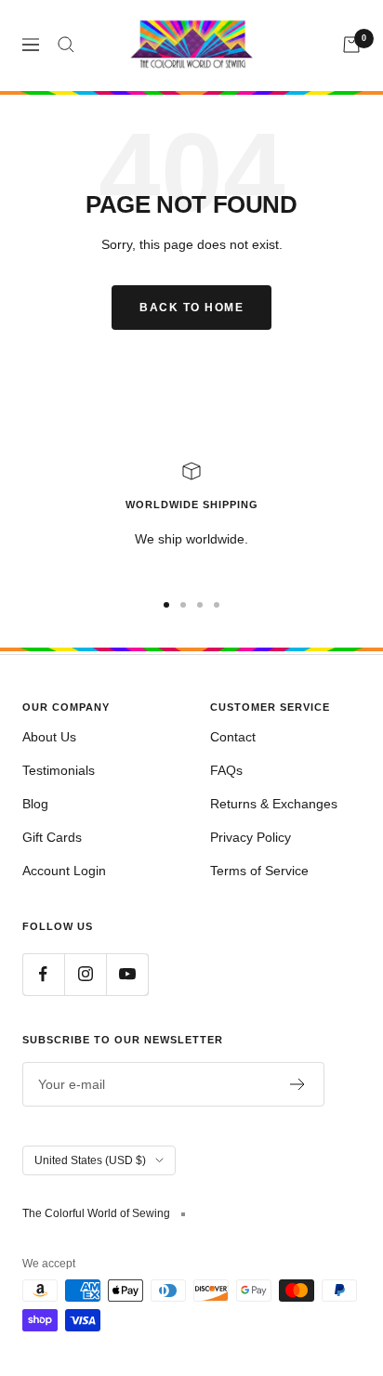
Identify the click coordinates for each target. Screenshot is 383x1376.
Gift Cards (52, 837)
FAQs (226, 770)
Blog (35, 803)
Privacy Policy (250, 837)
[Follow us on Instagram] (85, 974)
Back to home (191, 307)
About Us (49, 736)
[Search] (66, 44)
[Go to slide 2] (183, 605)
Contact (233, 736)
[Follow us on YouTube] (127, 974)
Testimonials (58, 770)
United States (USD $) (90, 1160)
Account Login (64, 870)
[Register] (298, 1084)
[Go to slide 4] (216, 605)
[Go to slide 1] (166, 605)
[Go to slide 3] (200, 605)
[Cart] (351, 44)
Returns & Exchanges (273, 803)
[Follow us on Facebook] (43, 974)
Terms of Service (259, 870)
